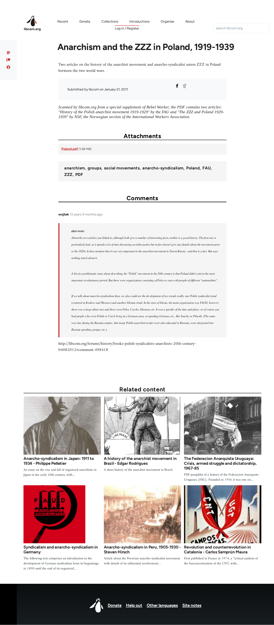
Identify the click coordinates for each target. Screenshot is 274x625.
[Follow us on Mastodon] (8, 52)
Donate (115, 605)
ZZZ (68, 174)
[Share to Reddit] (185, 86)
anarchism (74, 168)
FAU (206, 168)
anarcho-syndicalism (162, 168)
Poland (193, 168)
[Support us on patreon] (8, 60)
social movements (122, 168)
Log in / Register (127, 28)
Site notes (191, 605)
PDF (79, 174)
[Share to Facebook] (177, 86)
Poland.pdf (69, 149)
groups (94, 168)
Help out (134, 605)
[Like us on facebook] (8, 67)
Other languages (162, 605)
